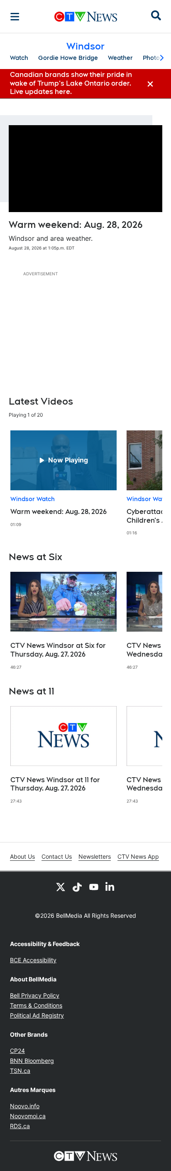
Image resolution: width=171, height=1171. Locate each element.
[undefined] (63, 478)
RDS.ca (20, 1125)
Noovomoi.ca (28, 1115)
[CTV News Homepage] (85, 17)
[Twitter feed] (61, 887)
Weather (120, 57)
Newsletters (94, 856)
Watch (19, 57)
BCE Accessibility (33, 959)
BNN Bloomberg (32, 1060)
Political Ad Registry (37, 1015)
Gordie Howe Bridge (68, 57)
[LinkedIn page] (110, 887)
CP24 (17, 1050)
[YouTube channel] (94, 887)
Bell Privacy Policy (34, 995)
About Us (22, 856)
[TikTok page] (77, 887)
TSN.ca (20, 1070)
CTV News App (138, 856)
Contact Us (57, 856)
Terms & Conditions (36, 1005)
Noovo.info (24, 1105)
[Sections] (15, 16)
